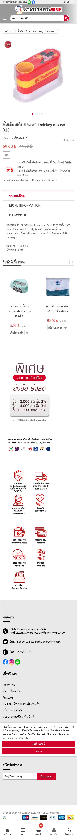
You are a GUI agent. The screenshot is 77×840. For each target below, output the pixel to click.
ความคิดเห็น (17, 214)
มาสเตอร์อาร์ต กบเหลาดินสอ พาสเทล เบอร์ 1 (19, 311)
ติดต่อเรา (8, 697)
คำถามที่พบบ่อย (12, 691)
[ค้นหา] (66, 18)
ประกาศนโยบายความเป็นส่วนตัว (15, 738)
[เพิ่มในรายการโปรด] (6, 155)
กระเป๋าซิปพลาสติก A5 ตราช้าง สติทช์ (57, 308)
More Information (25, 205)
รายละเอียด (17, 196)
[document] (38, 739)
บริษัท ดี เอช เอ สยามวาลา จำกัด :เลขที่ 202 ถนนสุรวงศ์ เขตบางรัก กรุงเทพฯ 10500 (37, 631)
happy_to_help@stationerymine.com (39, 641)
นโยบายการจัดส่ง (12, 710)
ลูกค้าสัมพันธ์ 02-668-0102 (16, 2)
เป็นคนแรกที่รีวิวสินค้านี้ (15, 138)
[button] (32, 113)
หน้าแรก (8, 31)
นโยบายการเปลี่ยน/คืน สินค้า (19, 716)
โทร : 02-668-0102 (20, 652)
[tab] (38, 195)
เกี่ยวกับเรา (68, 2)
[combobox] (36, 18)
